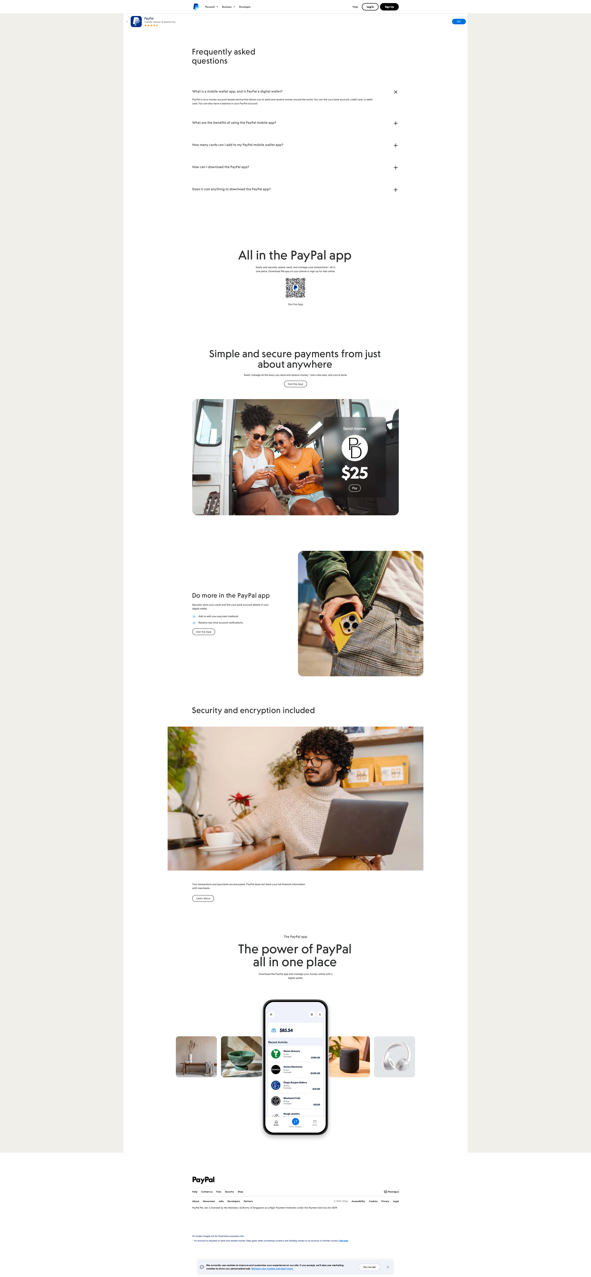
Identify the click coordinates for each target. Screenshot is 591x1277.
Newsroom (209, 1201)
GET (459, 21)
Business (227, 6)
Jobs (221, 1201)
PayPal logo (196, 6)
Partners (248, 1201)
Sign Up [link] (389, 6)
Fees (218, 1191)
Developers (233, 1201)
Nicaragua (393, 1191)
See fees (343, 1240)
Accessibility (358, 1201)
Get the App (295, 304)
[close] (127, 21)
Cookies (373, 1201)
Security (229, 1191)
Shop (240, 1191)
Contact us (207, 1191)
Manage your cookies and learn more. (272, 1268)
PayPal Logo (203, 1180)
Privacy (385, 1201)
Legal (396, 1201)
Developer (245, 6)
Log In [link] (370, 6)
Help (355, 6)
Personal (210, 6)
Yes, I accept (369, 1267)
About (195, 1201)
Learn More (203, 898)
